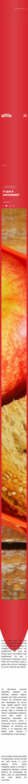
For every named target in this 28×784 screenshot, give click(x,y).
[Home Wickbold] (6, 115)
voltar (4, 165)
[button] (21, 8)
